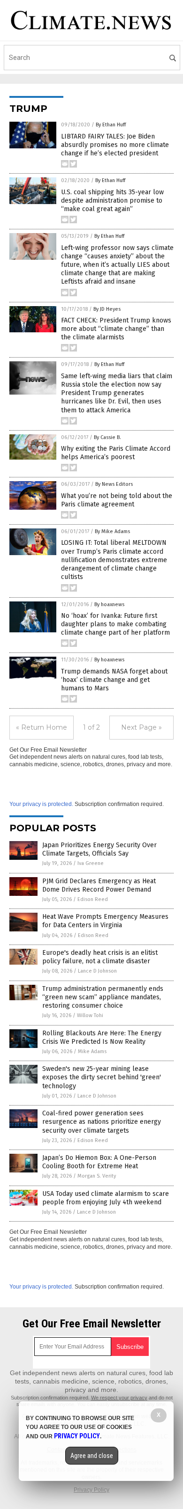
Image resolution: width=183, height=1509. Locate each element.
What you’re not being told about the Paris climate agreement (116, 500)
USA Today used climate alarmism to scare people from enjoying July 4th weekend (105, 1198)
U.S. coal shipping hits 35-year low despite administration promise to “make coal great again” (112, 200)
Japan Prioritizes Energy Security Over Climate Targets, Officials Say (99, 849)
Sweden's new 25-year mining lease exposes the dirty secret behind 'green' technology (101, 1077)
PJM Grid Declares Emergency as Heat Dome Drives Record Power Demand (99, 885)
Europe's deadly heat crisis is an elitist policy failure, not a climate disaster (100, 957)
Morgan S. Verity (96, 1176)
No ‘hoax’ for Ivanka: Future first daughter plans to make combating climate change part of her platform (115, 624)
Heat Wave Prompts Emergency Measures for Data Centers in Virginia (105, 921)
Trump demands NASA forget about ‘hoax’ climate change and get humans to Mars (114, 679)
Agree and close (91, 1455)
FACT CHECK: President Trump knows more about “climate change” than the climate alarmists (116, 328)
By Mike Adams (112, 531)
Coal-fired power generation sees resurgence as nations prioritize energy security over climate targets (101, 1121)
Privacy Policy (91, 1490)
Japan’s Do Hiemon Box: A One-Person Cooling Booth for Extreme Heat (99, 1162)
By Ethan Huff (111, 125)
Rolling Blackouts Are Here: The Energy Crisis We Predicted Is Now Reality (101, 1037)
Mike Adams (92, 1051)
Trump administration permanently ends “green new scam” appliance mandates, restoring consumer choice (102, 997)
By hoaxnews (109, 604)
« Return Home (41, 727)
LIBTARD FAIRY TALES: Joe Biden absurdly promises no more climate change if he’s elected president (115, 144)
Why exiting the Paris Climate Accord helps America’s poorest (115, 453)
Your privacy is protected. (41, 804)
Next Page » (141, 727)
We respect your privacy (119, 1397)
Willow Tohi (90, 1015)
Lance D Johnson (97, 971)
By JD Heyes (107, 309)
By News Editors (114, 484)
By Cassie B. (107, 437)
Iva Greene (90, 863)
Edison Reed (92, 899)
